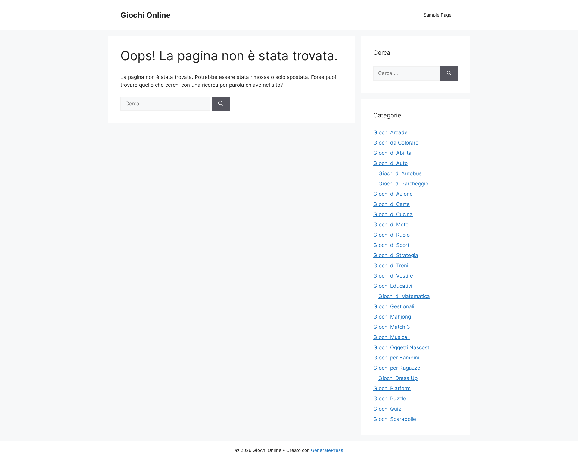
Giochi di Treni (390, 266)
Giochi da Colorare (395, 143)
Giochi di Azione (393, 194)
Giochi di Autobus (400, 173)
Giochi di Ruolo (391, 235)
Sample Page (438, 15)
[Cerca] (221, 104)
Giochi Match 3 (391, 327)
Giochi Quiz (387, 409)
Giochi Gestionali (393, 306)
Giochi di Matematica (404, 296)
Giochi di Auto (390, 163)
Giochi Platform (392, 388)
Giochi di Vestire (393, 276)
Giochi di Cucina (393, 214)
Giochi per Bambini (396, 358)
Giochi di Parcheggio (403, 184)
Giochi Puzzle (389, 399)
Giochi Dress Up (398, 378)
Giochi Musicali (391, 337)
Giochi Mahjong (392, 317)
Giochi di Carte (391, 204)
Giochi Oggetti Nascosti (401, 347)
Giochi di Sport (391, 245)
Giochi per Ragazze (396, 368)
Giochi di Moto (391, 225)
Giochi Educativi (392, 286)
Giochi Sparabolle (394, 419)
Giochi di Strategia (395, 255)
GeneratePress (327, 450)
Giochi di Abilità (392, 153)
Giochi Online (145, 15)
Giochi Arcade (390, 132)
